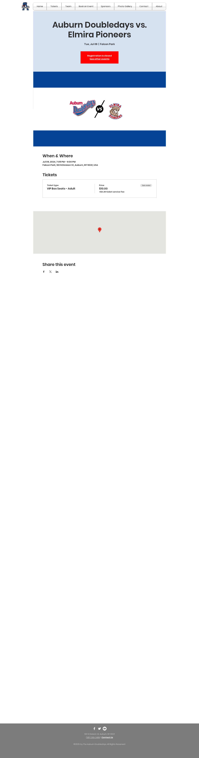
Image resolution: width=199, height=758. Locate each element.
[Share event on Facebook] (44, 272)
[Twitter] (99, 729)
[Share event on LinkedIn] (57, 272)
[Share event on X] (50, 272)
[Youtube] (105, 729)
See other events (99, 59)
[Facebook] (94, 729)
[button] (54, 6)
